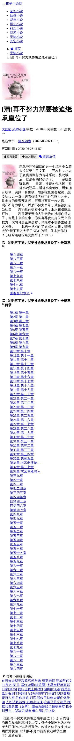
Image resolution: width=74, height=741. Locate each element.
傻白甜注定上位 (43, 710)
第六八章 (16, 600)
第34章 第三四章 (22, 454)
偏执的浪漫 (52, 689)
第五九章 (16, 561)
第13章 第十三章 (22, 364)
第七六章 (16, 289)
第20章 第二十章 (22, 394)
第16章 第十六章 (22, 377)
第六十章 (16, 566)
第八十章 (16, 271)
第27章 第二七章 (22, 424)
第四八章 (16, 514)
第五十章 (16, 523)
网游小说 (16, 32)
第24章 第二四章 (22, 411)
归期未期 (48, 680)
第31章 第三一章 (22, 441)
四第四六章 (18, 505)
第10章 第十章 (20, 351)
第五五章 (16, 544)
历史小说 (16, 24)
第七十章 (16, 608)
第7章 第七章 (19, 338)
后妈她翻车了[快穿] (42, 693)
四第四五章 (18, 501)
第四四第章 (18, 497)
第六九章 (16, 604)
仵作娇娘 (22, 698)
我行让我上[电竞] (30, 689)
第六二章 (16, 574)
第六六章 (16, 591)
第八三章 (16, 259)
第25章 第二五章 (22, 415)
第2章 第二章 (19, 317)
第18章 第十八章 (22, 385)
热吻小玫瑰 (34, 702)
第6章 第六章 (19, 334)
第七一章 (16, 613)
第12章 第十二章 (22, 360)
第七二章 (16, 617)
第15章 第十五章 (22, 372)
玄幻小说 (16, 11)
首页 (17, 48)
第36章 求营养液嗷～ (25, 463)
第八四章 (24, 141)
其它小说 (16, 41)
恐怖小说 (16, 37)
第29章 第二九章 (22, 432)
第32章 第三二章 (22, 445)
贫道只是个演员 (55, 702)
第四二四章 (18, 488)
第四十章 (16, 480)
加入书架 (30, 156)
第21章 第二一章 (22, 398)
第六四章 (16, 583)
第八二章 (16, 263)
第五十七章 (18, 553)
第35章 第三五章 (22, 458)
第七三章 (16, 621)
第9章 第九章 (19, 347)
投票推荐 (12, 156)
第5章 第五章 (19, 329)
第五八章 (16, 557)
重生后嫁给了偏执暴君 (48, 706)
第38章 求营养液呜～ (25, 471)
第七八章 (16, 280)
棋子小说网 (14, 3)
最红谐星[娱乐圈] (33, 685)
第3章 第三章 (19, 321)
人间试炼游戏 (15, 702)
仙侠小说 (16, 15)
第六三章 (16, 578)
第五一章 (16, 527)
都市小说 (16, 19)
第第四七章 (18, 510)
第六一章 (16, 570)
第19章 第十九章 (22, 390)
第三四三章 (18, 493)
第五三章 (16, 535)
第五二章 (16, 531)
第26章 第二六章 (22, 420)
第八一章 (16, 267)
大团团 (7, 129)
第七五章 (16, 630)
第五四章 (16, 540)
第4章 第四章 (19, 325)
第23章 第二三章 (22, 407)
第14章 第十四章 (22, 368)
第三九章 (16, 475)
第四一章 (16, 484)
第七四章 (16, 626)
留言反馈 (49, 156)
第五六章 (16, 548)
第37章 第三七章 (22, 467)
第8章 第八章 (19, 342)
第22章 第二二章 (22, 402)
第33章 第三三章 (22, 450)
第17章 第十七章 (22, 381)
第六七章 (16, 596)
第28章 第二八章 (22, 428)
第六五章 (16, 587)
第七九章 (16, 276)
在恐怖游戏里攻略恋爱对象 (21, 680)
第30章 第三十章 (22, 437)
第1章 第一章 (19, 312)
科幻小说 (16, 28)
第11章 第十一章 (22, 355)
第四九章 (16, 518)
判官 (33, 698)
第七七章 (16, 284)
